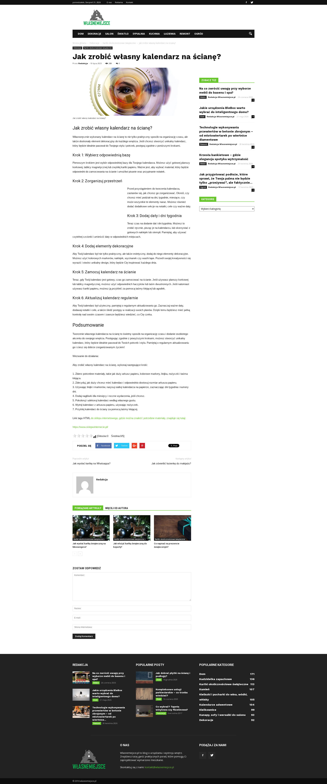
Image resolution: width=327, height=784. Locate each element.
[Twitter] (251, 2)
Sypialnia (139, 33)
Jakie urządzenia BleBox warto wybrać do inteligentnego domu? (107, 693)
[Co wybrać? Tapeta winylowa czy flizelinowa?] (144, 711)
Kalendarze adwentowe (215, 704)
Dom (81, 33)
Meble (203, 97)
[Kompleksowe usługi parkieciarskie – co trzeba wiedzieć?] (144, 694)
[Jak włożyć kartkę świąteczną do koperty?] (131, 528)
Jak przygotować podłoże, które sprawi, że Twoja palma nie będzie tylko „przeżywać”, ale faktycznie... (225, 178)
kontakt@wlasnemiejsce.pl (159, 767)
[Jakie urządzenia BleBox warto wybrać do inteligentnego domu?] (81, 695)
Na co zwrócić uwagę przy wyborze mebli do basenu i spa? (108, 676)
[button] (250, 34)
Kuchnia (154, 33)
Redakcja (83, 63)
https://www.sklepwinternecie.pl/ (90, 426)
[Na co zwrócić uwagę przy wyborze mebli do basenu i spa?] (81, 677)
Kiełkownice (207, 709)
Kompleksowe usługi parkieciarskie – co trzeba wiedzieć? (172, 692)
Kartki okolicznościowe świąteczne (98, 48)
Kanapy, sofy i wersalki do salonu (222, 714)
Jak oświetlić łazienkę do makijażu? (171, 463)
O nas (109, 2)
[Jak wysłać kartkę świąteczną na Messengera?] (91, 528)
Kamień (204, 689)
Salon (109, 33)
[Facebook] (246, 2)
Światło (123, 33)
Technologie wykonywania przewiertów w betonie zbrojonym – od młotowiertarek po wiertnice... (108, 713)
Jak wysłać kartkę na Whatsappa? (92, 463)
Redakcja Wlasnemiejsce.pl (222, 97)
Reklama (119, 2)
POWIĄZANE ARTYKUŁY (88, 508)
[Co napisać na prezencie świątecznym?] (172, 528)
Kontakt (129, 2)
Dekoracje (94, 33)
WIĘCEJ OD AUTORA (116, 508)
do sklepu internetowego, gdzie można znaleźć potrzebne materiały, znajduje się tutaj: (138, 418)
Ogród (198, 33)
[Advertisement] (192, 17)
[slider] (83, 436)
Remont (185, 33)
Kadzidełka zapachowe (215, 679)
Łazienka (170, 33)
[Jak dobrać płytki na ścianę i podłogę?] (144, 677)
